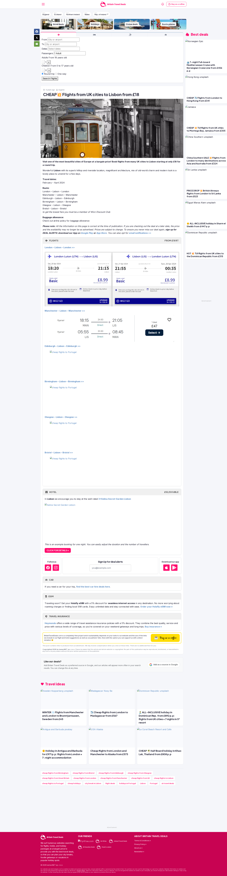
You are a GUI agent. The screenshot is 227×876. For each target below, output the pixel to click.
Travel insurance (59, 616)
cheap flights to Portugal (52, 783)
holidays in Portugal (127, 783)
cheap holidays (74, 783)
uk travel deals (168, 783)
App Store (101, 233)
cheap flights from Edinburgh (111, 773)
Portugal (153, 783)
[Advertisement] (112, 807)
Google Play (87, 233)
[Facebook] (48, 567)
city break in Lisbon (93, 783)
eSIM (51, 596)
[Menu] (43, 4)
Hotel (114, 492)
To (43, 44)
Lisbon (143, 783)
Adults (45, 57)
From (44, 39)
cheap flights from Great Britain (55, 778)
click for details (57, 550)
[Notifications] (162, 4)
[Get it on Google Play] (174, 567)
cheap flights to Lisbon (163, 778)
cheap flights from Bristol (83, 773)
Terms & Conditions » (142, 841)
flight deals (110, 783)
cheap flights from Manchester (113, 778)
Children (46, 65)
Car (50, 579)
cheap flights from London (84, 778)
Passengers (47, 53)
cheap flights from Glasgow (139, 773)
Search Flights (50, 78)
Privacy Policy (81, 870)
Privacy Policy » (140, 844)
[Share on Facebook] (37, 31)
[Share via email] (37, 44)
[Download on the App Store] (166, 567)
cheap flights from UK (140, 778)
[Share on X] (37, 37)
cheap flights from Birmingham (55, 773)
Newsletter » (139, 852)
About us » (138, 848)
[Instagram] (56, 567)
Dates (44, 48)
